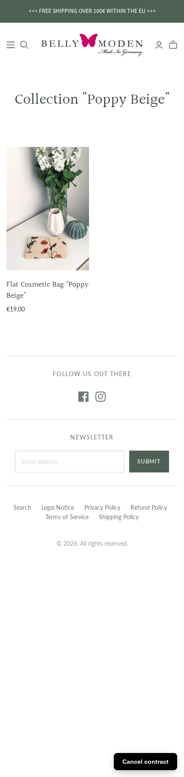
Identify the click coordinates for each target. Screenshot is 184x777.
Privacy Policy (102, 507)
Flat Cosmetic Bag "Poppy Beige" (47, 290)
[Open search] (24, 45)
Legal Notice (58, 507)
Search (22, 507)
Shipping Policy (119, 516)
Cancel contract (145, 761)
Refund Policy (149, 507)
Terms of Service (67, 516)
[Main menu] (10, 45)
